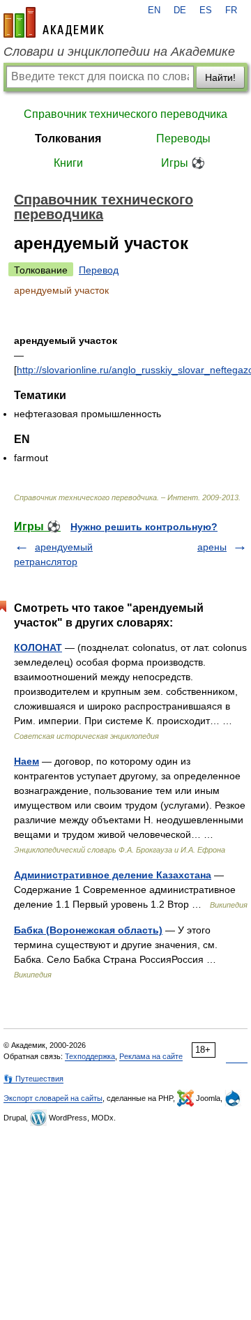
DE (180, 10)
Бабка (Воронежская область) (88, 930)
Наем (26, 761)
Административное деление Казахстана (112, 874)
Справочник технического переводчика (125, 114)
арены (212, 547)
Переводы (183, 138)
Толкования (68, 138)
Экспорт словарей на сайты (52, 1098)
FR (231, 10)
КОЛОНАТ (38, 647)
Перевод (99, 270)
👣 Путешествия (33, 1078)
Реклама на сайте (151, 1056)
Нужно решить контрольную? (144, 526)
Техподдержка (90, 1056)
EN (154, 10)
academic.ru (53, 22)
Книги (68, 163)
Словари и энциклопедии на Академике (119, 52)
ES (205, 10)
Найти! (220, 77)
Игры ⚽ (183, 163)
